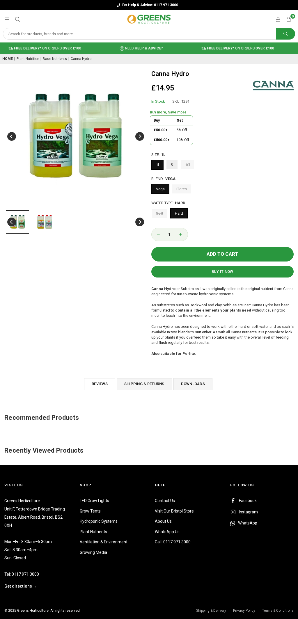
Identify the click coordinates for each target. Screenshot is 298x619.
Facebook (248, 500)
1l (157, 165)
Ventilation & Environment (103, 542)
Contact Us (165, 500)
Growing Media (93, 552)
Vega (160, 189)
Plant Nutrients (93, 531)
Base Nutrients (55, 59)
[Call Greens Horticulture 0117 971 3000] (149, 5)
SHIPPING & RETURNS (144, 384)
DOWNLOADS (193, 384)
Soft (159, 213)
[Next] (139, 136)
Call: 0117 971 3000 (173, 542)
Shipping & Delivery (211, 611)
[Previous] (11, 136)
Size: (158, 154)
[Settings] (278, 19)
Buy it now (222, 271)
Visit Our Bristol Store (174, 511)
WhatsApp (247, 523)
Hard (179, 213)
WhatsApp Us (167, 531)
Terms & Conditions (278, 611)
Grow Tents (90, 511)
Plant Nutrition (28, 59)
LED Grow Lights (94, 500)
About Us (163, 521)
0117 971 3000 (25, 574)
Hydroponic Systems (99, 521)
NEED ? (137, 48)
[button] (288, 19)
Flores (181, 189)
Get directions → (20, 586)
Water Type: (168, 203)
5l (172, 165)
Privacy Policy (244, 611)
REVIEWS (100, 384)
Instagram (248, 512)
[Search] (17, 19)
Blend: (163, 179)
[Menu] (7, 19)
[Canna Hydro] (17, 222)
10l (187, 165)
